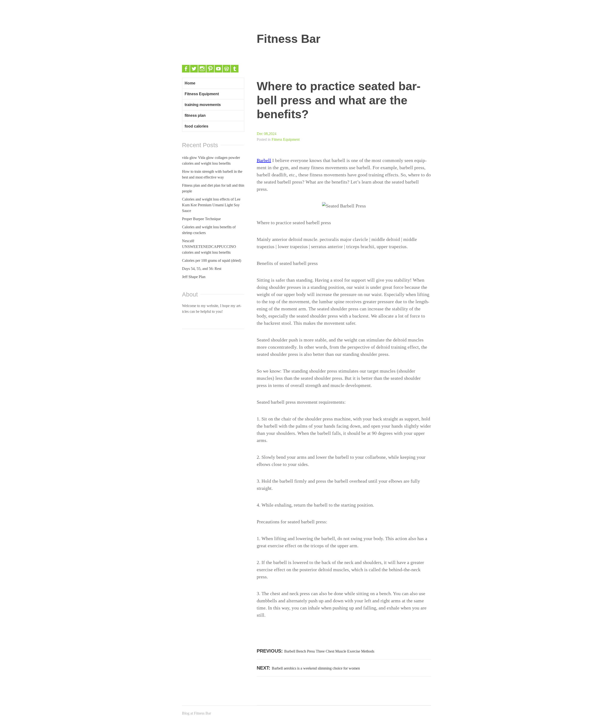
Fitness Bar (288, 38)
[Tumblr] (234, 69)
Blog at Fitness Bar (196, 713)
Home (190, 83)
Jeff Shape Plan (193, 277)
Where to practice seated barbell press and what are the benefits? (338, 100)
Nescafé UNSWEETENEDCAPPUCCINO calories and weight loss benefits (209, 246)
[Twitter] (194, 69)
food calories (196, 126)
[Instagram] (202, 69)
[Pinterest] (210, 69)
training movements (203, 105)
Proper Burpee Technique (201, 219)
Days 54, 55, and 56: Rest (201, 269)
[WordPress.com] (226, 69)
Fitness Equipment (286, 139)
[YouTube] (218, 69)
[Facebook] (186, 69)
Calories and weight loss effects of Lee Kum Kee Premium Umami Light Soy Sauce (211, 205)
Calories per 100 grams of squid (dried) (211, 260)
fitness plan (195, 115)
